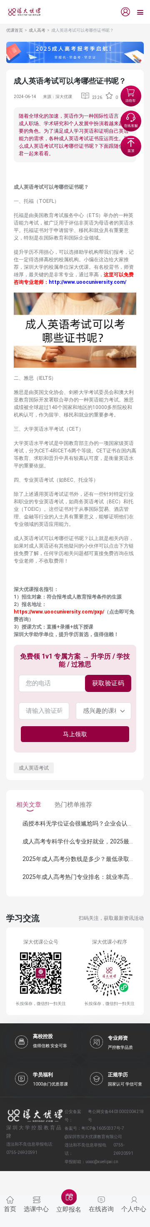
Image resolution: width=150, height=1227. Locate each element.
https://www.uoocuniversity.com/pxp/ (59, 612)
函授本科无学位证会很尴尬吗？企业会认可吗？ (83, 823)
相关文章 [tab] (28, 804)
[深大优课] (21, 12)
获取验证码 (108, 683)
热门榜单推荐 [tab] (73, 804)
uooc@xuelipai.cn (101, 1161)
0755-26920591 (123, 1149)
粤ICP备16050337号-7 (102, 1128)
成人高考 (37, 30)
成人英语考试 (34, 768)
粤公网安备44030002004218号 (116, 1115)
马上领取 (75, 734)
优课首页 (14, 30)
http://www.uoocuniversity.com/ (87, 282)
